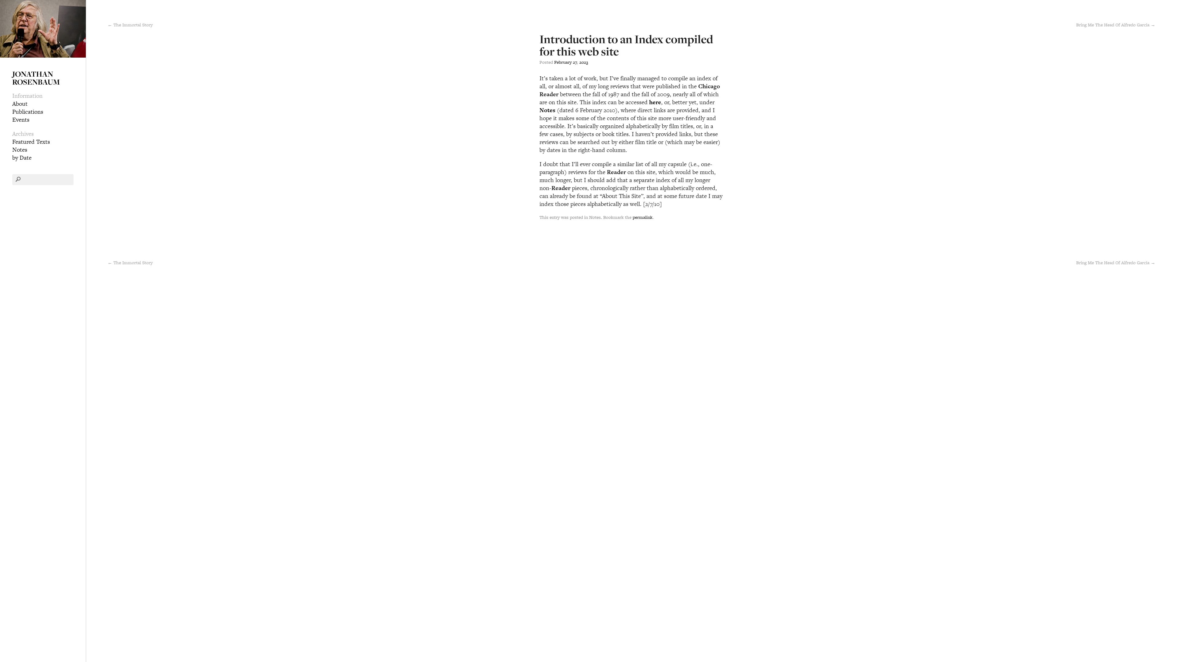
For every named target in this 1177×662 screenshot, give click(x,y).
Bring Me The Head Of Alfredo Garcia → (1115, 24)
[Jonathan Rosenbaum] (43, 28)
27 (575, 62)
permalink (643, 217)
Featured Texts (31, 142)
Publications (27, 112)
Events (20, 120)
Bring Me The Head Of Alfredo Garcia (1115, 262)
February (563, 62)
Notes (19, 150)
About (20, 104)
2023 (583, 62)
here (655, 102)
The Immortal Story (130, 262)
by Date (22, 158)
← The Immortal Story (130, 24)
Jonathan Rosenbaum (36, 78)
